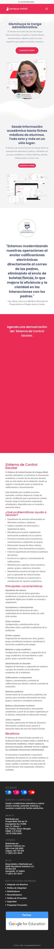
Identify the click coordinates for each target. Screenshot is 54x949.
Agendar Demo (27, 50)
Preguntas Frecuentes (17, 905)
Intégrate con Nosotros (17, 884)
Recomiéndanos (14, 895)
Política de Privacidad (17, 898)
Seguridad (11, 901)
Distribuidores (13, 891)
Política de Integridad (16, 888)
